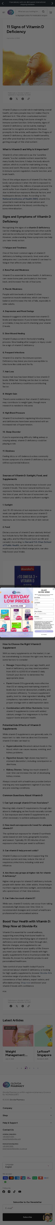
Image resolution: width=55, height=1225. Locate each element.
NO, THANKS (44, 634)
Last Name (37, 602)
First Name (37, 597)
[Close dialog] (53, 589)
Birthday (36, 616)
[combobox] (36, 613)
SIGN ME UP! (44, 631)
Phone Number (38, 611)
